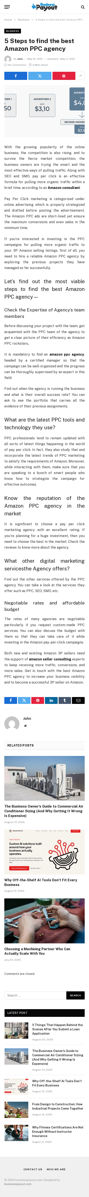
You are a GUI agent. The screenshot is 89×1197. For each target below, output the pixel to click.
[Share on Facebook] (15, 76)
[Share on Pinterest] (63, 76)
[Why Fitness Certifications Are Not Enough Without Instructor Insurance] (16, 1133)
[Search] (82, 7)
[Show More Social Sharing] (80, 76)
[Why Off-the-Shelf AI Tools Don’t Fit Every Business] (44, 852)
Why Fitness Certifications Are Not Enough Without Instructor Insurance (57, 1132)
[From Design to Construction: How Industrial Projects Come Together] (16, 1110)
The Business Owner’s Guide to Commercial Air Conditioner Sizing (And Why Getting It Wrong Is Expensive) (43, 811)
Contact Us (33, 1169)
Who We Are (56, 1169)
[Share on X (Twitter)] (39, 76)
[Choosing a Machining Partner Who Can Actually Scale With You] (44, 920)
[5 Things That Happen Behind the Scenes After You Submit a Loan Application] (16, 1030)
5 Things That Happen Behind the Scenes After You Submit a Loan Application (57, 1029)
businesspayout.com (17, 1184)
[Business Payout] (44, 7)
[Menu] (7, 7)
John (20, 58)
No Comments (17, 64)
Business (12, 31)
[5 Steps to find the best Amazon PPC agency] (44, 111)
